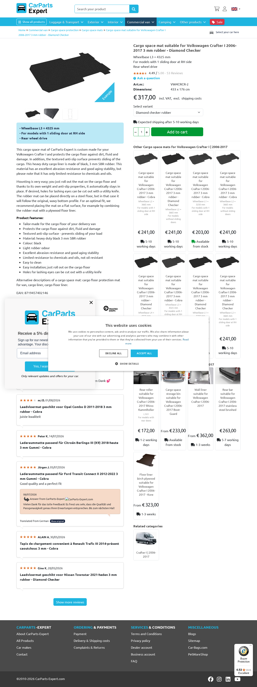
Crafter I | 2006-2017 (146, 554)
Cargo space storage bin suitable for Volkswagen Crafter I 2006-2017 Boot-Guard (173, 401)
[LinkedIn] (229, 679)
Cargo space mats (92, 30)
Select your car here (227, 32)
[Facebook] (211, 679)
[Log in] (225, 8)
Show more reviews (70, 602)
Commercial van (38, 30)
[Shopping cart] (216, 8)
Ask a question (148, 78)
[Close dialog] (91, 302)
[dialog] (128, 343)
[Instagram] (220, 679)
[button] (128, 363)
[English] (236, 8)
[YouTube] (238, 679)
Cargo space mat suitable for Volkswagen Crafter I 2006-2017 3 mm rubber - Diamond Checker (173, 189)
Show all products (33, 21)
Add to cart (177, 131)
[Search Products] (134, 9)
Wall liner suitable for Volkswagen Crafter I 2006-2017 (200, 397)
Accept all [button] (144, 353)
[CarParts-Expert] (34, 9)
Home (21, 30)
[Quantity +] (147, 131)
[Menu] (250, 646)
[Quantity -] (135, 131)
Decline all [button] (113, 353)
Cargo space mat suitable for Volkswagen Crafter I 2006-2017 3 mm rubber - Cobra (146, 185)
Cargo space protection (65, 30)
